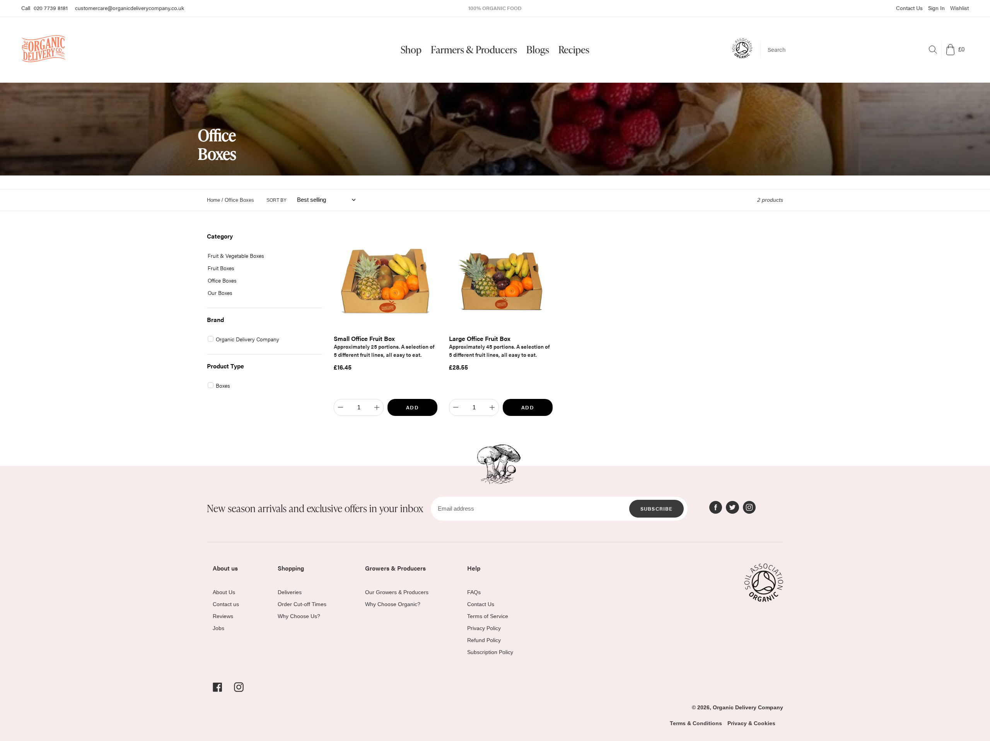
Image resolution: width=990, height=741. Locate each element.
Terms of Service (487, 616)
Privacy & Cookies (751, 723)
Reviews (223, 616)
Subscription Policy (490, 652)
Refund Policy (484, 640)
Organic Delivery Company (748, 707)
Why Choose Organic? (392, 604)
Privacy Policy (484, 628)
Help (473, 568)
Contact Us (909, 8)
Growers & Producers (395, 568)
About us (225, 568)
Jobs (218, 628)
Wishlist (959, 8)
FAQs (474, 592)
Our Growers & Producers (396, 592)
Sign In (936, 8)
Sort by (276, 200)
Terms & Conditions (696, 723)
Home (213, 200)
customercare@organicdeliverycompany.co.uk (129, 8)
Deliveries (290, 592)
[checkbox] (262, 256)
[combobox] (851, 49)
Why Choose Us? (299, 616)
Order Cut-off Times (302, 604)
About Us (224, 592)
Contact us (226, 604)
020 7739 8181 (51, 8)
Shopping (291, 568)
